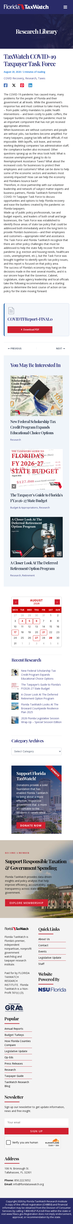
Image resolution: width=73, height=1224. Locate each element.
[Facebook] (5, 85)
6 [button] (36, 620)
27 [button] (36, 637)
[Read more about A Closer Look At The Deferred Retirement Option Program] (36, 537)
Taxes (41, 78)
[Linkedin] (30, 85)
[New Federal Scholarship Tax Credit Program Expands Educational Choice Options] (15, 672)
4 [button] (22, 620)
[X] (14, 85)
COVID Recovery (14, 78)
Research (30, 78)
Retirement (28, 575)
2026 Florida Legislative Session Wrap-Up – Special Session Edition (41, 720)
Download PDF (31, 329)
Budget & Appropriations (24, 507)
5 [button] (29, 620)
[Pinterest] (22, 85)
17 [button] (15, 632)
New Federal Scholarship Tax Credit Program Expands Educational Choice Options (33, 427)
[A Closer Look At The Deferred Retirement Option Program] (15, 696)
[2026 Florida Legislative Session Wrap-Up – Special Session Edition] (15, 720)
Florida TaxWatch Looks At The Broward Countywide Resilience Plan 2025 (40, 708)
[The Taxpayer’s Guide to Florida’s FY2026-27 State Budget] (15, 686)
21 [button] (43, 632)
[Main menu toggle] (65, 7)
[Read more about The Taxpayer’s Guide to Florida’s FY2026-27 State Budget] (36, 469)
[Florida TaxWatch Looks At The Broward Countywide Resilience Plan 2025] (15, 706)
